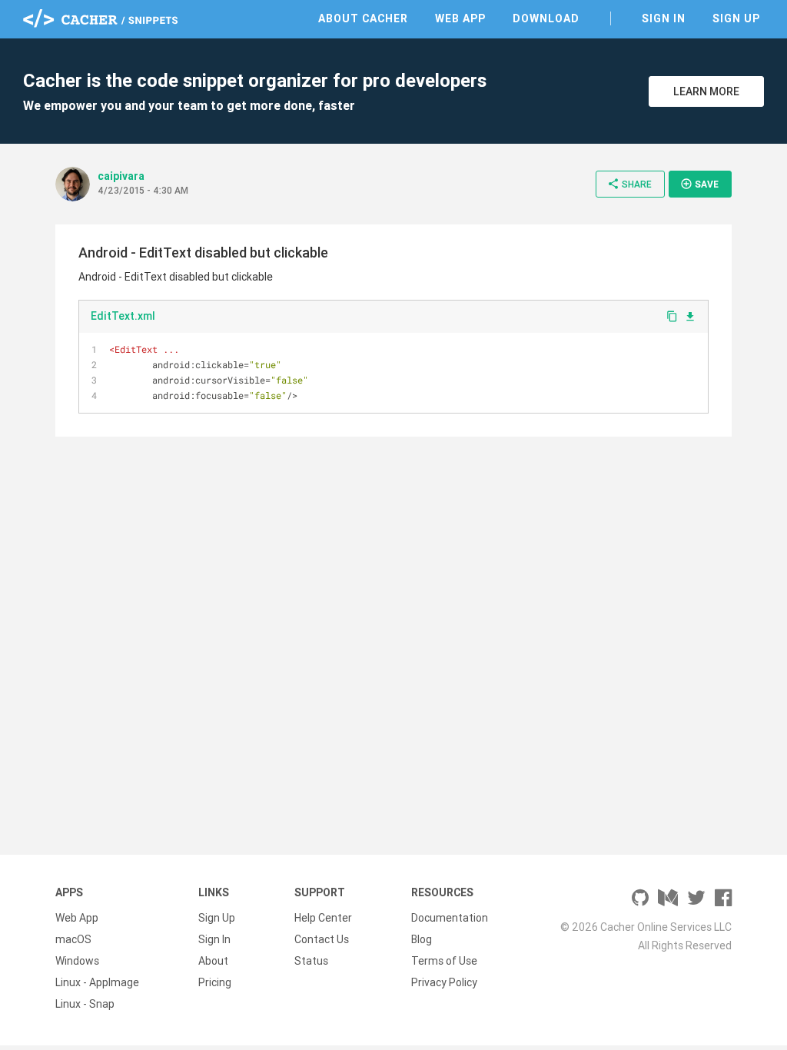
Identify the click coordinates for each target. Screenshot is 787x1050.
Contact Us (321, 939)
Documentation (449, 918)
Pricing (214, 982)
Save (699, 184)
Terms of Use (444, 961)
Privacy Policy (444, 982)
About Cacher (363, 18)
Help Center (323, 918)
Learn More (706, 91)
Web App (460, 18)
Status (311, 961)
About (213, 961)
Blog (421, 939)
